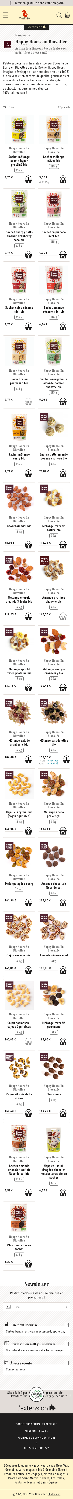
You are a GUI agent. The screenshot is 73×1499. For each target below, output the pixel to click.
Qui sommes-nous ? (36, 1448)
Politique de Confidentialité (36, 1438)
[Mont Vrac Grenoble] (24, 15)
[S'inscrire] (62, 1307)
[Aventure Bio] (36, 1394)
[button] (5, 15)
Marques (20, 35)
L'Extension (54, 1494)
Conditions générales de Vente (36, 1424)
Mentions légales (36, 1431)
